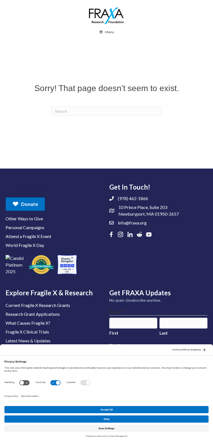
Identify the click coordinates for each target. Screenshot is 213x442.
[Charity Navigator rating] (67, 264)
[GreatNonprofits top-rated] (41, 264)
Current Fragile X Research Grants (38, 305)
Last (163, 332)
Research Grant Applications (33, 314)
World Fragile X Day (25, 245)
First (113, 332)
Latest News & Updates (28, 340)
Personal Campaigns (25, 227)
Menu (109, 32)
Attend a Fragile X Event (28, 236)
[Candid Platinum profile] (15, 264)
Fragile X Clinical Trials (27, 331)
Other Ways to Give (24, 218)
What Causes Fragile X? (28, 322)
